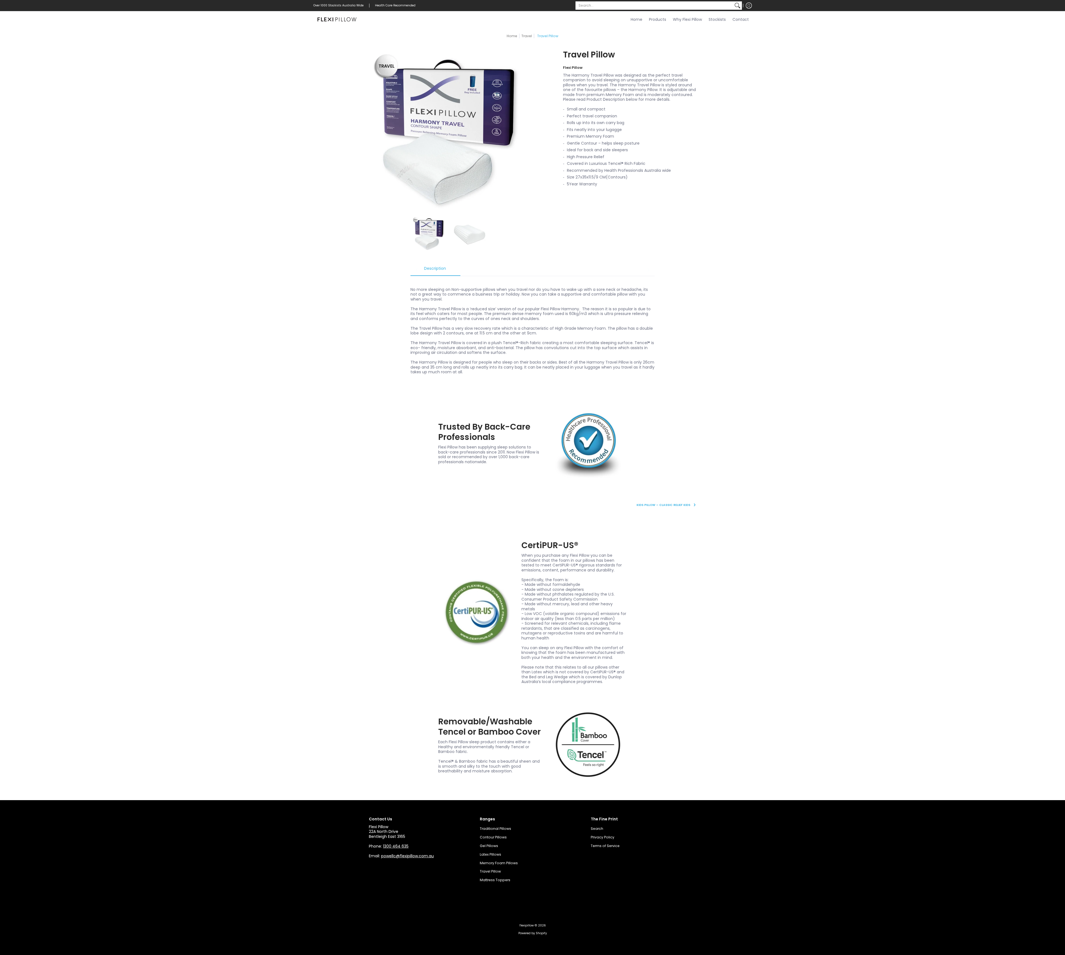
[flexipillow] (337, 19)
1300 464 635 (396, 846)
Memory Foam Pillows (499, 863)
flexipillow (526, 925)
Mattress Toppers (495, 880)
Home (512, 36)
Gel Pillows (489, 845)
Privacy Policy (602, 837)
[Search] (737, 5)
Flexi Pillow (572, 67)
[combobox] (654, 5)
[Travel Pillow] (429, 233)
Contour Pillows (493, 837)
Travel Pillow (490, 871)
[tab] (435, 270)
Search (597, 828)
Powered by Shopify (532, 933)
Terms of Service (605, 845)
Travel (526, 36)
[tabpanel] (532, 328)
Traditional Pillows (495, 828)
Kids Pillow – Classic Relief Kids (663, 505)
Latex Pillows (490, 854)
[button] (748, 5)
